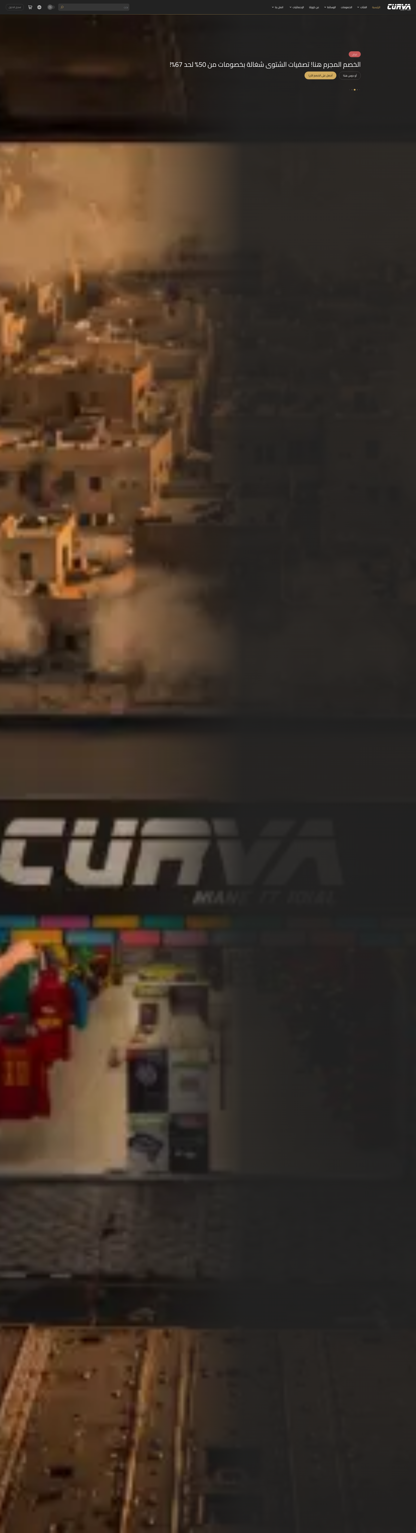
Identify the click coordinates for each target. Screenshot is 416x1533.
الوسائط (331, 7)
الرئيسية (376, 7)
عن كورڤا (314, 7)
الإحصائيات (298, 7)
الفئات (363, 7)
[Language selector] (39, 7)
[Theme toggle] (51, 7)
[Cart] (30, 7)
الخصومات (346, 7)
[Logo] (399, 7)
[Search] (62, 7)
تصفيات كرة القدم (355, 80)
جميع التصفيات (327, 80)
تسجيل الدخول (15, 7)
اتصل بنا (279, 7)
